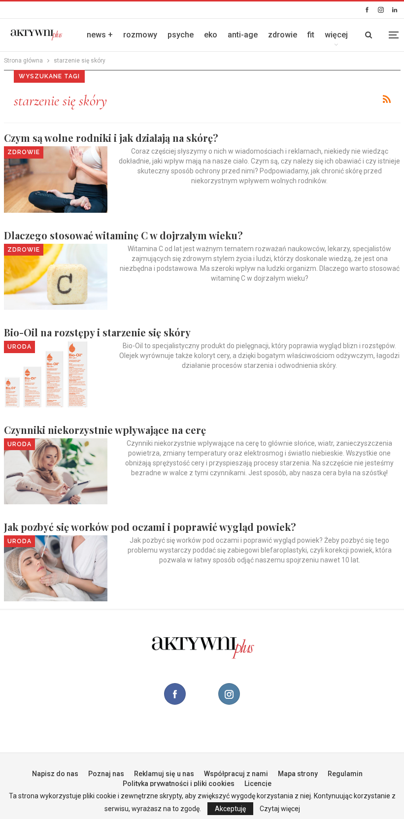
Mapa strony (298, 774)
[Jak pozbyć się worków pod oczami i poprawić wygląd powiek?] (55, 568)
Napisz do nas (55, 774)
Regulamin (345, 774)
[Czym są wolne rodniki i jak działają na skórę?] (55, 179)
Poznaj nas (106, 774)
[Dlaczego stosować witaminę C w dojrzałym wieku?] (55, 277)
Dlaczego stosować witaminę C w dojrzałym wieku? (123, 235)
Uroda (19, 346)
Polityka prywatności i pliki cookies (179, 783)
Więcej (336, 34)
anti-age (243, 34)
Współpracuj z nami (236, 774)
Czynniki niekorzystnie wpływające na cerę (105, 429)
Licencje (257, 783)
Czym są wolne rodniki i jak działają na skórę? (111, 137)
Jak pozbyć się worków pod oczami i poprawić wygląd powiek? (150, 526)
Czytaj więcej (280, 808)
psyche (181, 34)
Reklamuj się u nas (164, 774)
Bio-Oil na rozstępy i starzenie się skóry (97, 332)
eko (210, 34)
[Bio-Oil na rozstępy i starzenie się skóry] (55, 374)
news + (100, 34)
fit (310, 34)
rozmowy (140, 34)
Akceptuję (230, 809)
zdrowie (282, 34)
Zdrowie (23, 152)
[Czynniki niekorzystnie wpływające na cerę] (55, 471)
